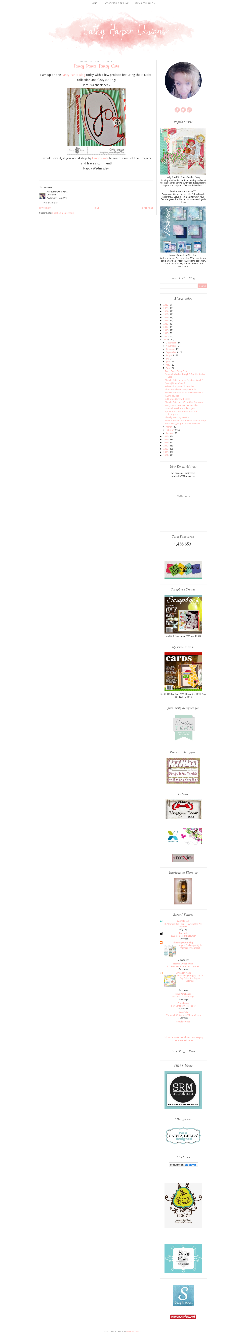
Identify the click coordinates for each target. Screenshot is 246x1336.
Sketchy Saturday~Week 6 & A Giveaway (184, 402)
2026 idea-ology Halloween (183, 936)
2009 (166, 449)
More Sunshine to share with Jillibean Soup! (185, 420)
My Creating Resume (117, 3)
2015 (166, 336)
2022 (166, 317)
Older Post (147, 208)
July (168, 358)
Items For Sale (144, 3)
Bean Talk (183, 1012)
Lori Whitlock (183, 921)
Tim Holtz (183, 933)
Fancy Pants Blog (73, 75)
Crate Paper (183, 1003)
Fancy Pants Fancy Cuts (176, 371)
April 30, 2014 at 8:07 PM (57, 198)
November (171, 346)
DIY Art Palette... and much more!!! (183, 966)
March (169, 427)
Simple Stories (183, 1021)
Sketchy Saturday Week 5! (177, 417)
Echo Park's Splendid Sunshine (179, 386)
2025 (166, 308)
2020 (166, 324)
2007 (166, 455)
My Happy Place (183, 973)
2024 (166, 311)
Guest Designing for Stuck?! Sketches (182, 423)
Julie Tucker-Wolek (55, 192)
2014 (165, 339)
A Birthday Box (172, 396)
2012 (166, 439)
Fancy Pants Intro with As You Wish (181, 405)
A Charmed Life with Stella (177, 399)
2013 (166, 436)
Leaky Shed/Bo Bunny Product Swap (183, 177)
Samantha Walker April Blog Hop (180, 408)
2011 (166, 442)
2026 (166, 305)
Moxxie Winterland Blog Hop (183, 255)
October (170, 349)
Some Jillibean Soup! (175, 383)
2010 (166, 445)
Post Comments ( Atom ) (63, 213)
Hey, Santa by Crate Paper (183, 1006)
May (168, 365)
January (170, 433)
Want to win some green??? (183, 191)
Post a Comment (51, 203)
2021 (166, 320)
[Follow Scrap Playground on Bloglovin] (183, 1166)
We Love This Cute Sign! (183, 997)
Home (94, 3)
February (170, 430)
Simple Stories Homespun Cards (180, 389)
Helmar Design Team (183, 963)
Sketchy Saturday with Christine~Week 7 (184, 392)
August (169, 355)
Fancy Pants (100, 158)
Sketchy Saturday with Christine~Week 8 (184, 380)
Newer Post (45, 208)
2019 (166, 327)
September (171, 352)
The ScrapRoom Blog (183, 942)
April (168, 368)
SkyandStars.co (133, 1332)
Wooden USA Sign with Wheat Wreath (183, 1015)
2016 (166, 333)
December (171, 342)
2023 (166, 314)
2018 (166, 330)
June (168, 361)
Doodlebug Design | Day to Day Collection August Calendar (190, 978)
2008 (166, 452)
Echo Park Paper (183, 994)
